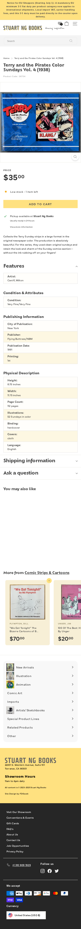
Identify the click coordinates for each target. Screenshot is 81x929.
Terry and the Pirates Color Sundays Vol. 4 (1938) (39, 58)
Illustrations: (15, 412)
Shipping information (29, 461)
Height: (12, 380)
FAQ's (9, 829)
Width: (12, 391)
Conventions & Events (20, 817)
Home (6, 58)
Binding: (12, 423)
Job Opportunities (17, 845)
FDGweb (24, 793)
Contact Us (13, 840)
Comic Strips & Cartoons (47, 573)
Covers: (12, 434)
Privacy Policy (15, 851)
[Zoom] (75, 156)
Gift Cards (12, 823)
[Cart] (66, 23)
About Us (12, 834)
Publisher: (14, 334)
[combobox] (40, 41)
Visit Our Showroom (18, 812)
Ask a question (20, 473)
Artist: (11, 276)
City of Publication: (20, 324)
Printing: (13, 356)
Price (7, 170)
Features (13, 266)
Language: (14, 445)
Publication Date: (18, 345)
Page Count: (15, 402)
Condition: (14, 300)
